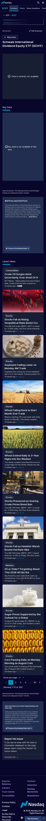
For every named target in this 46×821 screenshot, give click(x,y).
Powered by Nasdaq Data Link (19, 728)
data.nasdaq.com (23, 723)
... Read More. (32, 217)
